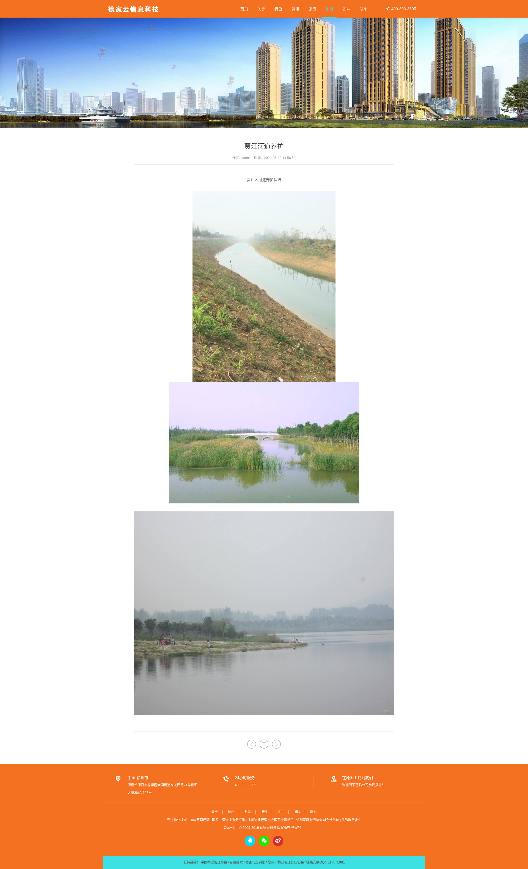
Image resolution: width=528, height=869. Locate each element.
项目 (329, 9)
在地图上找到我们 (357, 777)
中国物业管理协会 (214, 862)
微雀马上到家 (255, 862)
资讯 (295, 9)
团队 (346, 9)
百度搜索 (236, 862)
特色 (278, 9)
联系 (363, 9)
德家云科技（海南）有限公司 (133, 9)
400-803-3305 (403, 9)
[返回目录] (264, 744)
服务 (312, 9)
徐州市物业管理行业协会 (286, 862)
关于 (261, 9)
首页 (244, 9)
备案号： (297, 828)
